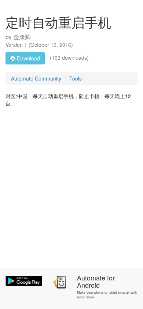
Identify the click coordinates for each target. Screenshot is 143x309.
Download (27, 58)
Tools (75, 78)
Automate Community (36, 78)
